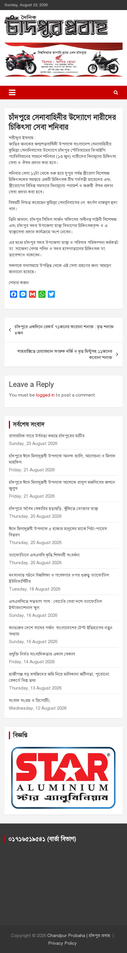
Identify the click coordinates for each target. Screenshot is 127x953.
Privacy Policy (62, 943)
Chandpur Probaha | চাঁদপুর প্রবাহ (78, 935)
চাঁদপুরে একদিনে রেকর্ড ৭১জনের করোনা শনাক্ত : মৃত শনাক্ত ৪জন (64, 330)
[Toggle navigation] (12, 92)
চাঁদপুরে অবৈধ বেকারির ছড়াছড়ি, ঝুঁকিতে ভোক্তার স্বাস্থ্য (53, 508)
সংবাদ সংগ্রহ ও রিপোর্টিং (29, 700)
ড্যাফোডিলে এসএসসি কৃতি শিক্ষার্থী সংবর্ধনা (44, 555)
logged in (45, 395)
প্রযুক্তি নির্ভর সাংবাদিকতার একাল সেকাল (42, 654)
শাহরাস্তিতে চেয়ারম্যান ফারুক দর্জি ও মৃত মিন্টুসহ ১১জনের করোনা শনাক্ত (64, 354)
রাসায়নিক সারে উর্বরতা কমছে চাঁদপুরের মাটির (47, 436)
